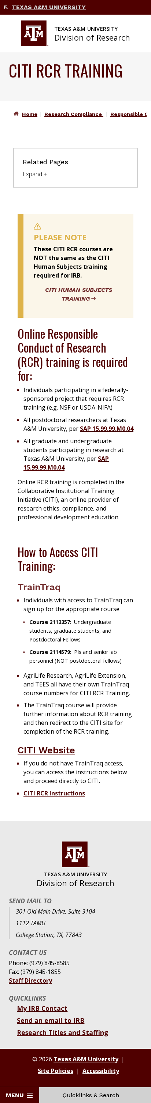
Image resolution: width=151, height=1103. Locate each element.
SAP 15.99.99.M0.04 (106, 429)
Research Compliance (73, 114)
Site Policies (55, 1071)
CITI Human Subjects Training (78, 294)
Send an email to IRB (50, 1020)
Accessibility (100, 1071)
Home (29, 114)
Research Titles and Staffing (62, 1032)
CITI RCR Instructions (54, 793)
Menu (15, 1095)
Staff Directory (30, 980)
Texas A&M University (49, 7)
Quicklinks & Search (91, 1095)
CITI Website (46, 750)
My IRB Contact (42, 1008)
